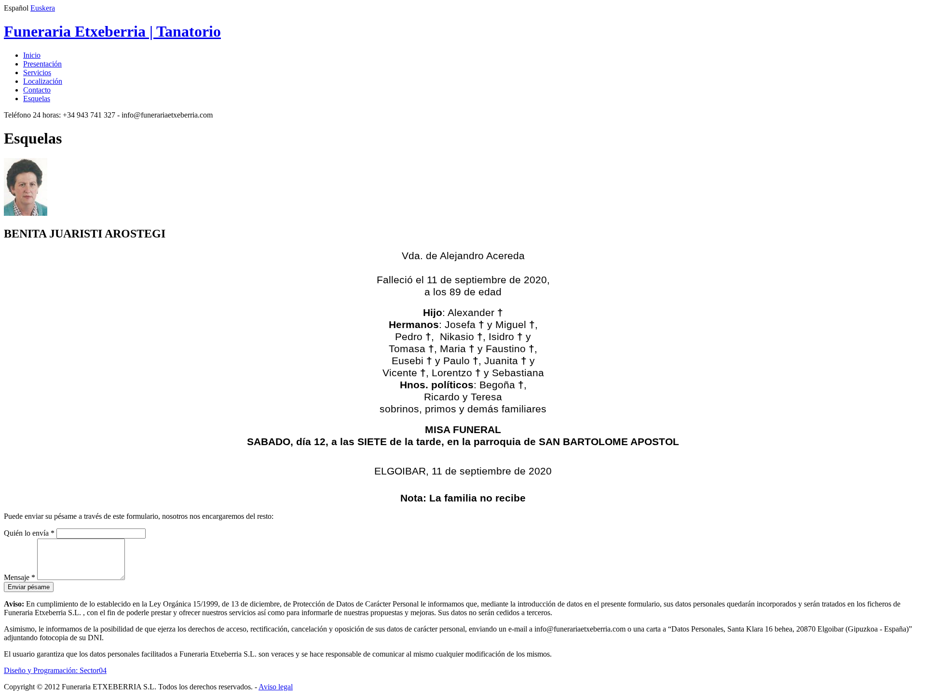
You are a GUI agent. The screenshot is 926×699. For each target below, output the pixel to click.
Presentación (42, 64)
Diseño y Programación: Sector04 (55, 670)
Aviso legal (276, 687)
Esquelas (36, 98)
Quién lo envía (29, 533)
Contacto (37, 90)
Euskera (42, 8)
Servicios (37, 72)
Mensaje (19, 577)
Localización (42, 81)
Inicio (32, 55)
